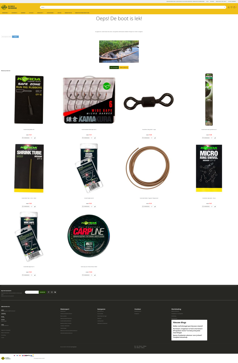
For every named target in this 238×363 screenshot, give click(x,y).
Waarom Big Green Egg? (101, 316)
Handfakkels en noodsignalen (177, 313)
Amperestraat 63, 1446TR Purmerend (8, 311)
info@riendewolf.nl (4, 325)
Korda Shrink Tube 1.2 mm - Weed (29, 198)
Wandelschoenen (137, 311)
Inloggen (212, 1)
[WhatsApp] (55, 292)
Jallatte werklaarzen (175, 311)
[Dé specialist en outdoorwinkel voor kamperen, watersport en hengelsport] (9, 7)
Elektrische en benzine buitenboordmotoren (68, 330)
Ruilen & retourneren (5, 332)
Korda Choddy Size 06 (89, 198)
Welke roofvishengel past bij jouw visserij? (188, 326)
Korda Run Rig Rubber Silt (29, 129)
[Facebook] (48, 292)
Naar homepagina (114, 67)
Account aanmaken (232, 1)
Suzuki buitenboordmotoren (65, 320)
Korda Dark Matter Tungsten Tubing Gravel (149, 198)
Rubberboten (63, 311)
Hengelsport (136, 313)
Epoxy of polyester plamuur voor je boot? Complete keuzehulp (187, 336)
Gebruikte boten (68, 12)
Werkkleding (173, 316)
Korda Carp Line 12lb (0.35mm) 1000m (89, 266)
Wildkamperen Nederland (102, 323)
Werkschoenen (174, 318)
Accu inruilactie (100, 313)
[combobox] (133, 7)
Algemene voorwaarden (5, 330)
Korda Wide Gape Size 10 (29, 266)
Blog (207, 1)
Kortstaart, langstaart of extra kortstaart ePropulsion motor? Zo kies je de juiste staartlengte (188, 331)
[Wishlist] (232, 7)
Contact (2, 337)
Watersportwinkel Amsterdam (66, 318)
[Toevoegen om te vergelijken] (34, 137)
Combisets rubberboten (64, 325)
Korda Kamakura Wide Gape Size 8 (89, 129)
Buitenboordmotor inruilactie (65, 323)
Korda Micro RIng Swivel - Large (149, 129)
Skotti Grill (99, 318)
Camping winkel (100, 320)
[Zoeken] (224, 7)
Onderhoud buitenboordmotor (66, 313)
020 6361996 (3, 314)
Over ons (59, 12)
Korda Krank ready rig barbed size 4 (209, 129)
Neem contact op (124, 67)
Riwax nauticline (63, 316)
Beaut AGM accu (100, 311)
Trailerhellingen (63, 328)
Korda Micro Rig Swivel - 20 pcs (209, 198)
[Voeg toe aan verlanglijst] (31, 137)
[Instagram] (51, 292)
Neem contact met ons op (221, 1)
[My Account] (228, 7)
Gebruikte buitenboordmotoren (82, 12)
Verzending (3, 335)
